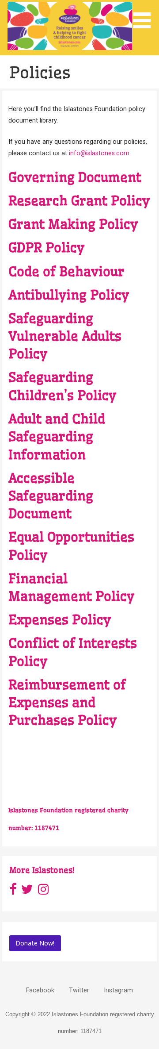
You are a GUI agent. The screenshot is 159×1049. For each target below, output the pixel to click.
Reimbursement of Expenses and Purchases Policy (67, 703)
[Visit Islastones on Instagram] (43, 891)
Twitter (79, 990)
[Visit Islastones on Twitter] (27, 891)
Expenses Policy (59, 620)
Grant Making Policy (73, 224)
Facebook (40, 990)
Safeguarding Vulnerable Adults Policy (64, 336)
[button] (145, 15)
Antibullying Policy (68, 295)
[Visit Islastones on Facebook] (12, 891)
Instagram (118, 990)
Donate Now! (34, 943)
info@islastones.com (99, 153)
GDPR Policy (46, 248)
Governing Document (74, 177)
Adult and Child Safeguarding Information (56, 437)
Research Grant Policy (79, 201)
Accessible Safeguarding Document (50, 496)
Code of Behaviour (66, 272)
